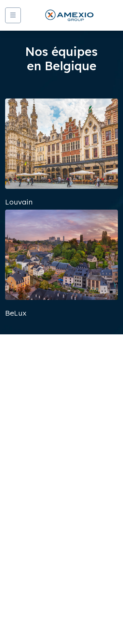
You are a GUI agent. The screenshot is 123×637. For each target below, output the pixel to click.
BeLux (15, 312)
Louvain (18, 201)
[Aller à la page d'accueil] (69, 15)
